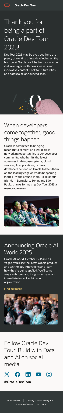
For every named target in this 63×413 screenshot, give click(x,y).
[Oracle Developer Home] (8, 5)
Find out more (13, 288)
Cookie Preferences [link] (24, 404)
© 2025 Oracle (13, 400)
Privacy (31, 400)
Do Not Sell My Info (44, 400)
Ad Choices (42, 404)
